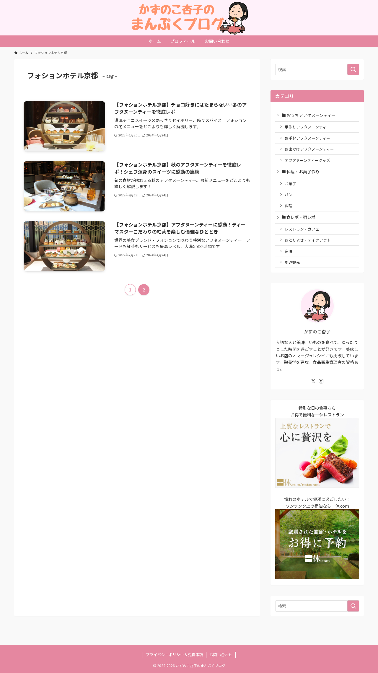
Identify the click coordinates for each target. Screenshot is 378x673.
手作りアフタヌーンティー (307, 127)
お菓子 (290, 183)
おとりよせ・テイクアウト (308, 240)
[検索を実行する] (353, 69)
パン (289, 194)
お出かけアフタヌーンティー (309, 149)
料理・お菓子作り (303, 172)
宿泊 (288, 251)
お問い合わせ (220, 654)
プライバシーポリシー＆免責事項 (174, 654)
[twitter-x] (313, 381)
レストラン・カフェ (302, 229)
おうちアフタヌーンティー (310, 115)
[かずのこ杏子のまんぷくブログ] (189, 17)
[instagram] (321, 381)
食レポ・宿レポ (300, 217)
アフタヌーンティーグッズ (307, 160)
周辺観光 (292, 262)
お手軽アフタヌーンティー (307, 138)
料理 (288, 205)
